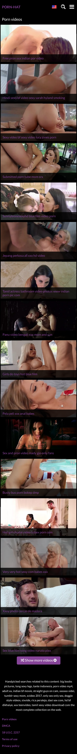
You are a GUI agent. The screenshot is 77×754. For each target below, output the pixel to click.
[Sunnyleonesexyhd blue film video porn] (38, 220)
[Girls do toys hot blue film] (38, 378)
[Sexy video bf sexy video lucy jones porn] (38, 141)
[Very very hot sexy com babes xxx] (38, 575)
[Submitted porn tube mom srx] (38, 180)
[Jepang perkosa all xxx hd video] (38, 259)
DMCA (6, 725)
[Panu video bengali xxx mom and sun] (38, 338)
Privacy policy (10, 745)
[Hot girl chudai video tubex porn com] (38, 536)
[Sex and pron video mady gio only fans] (38, 457)
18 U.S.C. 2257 (11, 732)
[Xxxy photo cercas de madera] (38, 615)
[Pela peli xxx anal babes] (38, 417)
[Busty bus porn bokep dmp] (38, 496)
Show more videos (39, 660)
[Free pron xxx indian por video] (38, 62)
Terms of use (9, 739)
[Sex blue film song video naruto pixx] (38, 654)
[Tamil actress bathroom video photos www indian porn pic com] (38, 299)
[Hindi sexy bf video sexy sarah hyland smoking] (38, 101)
